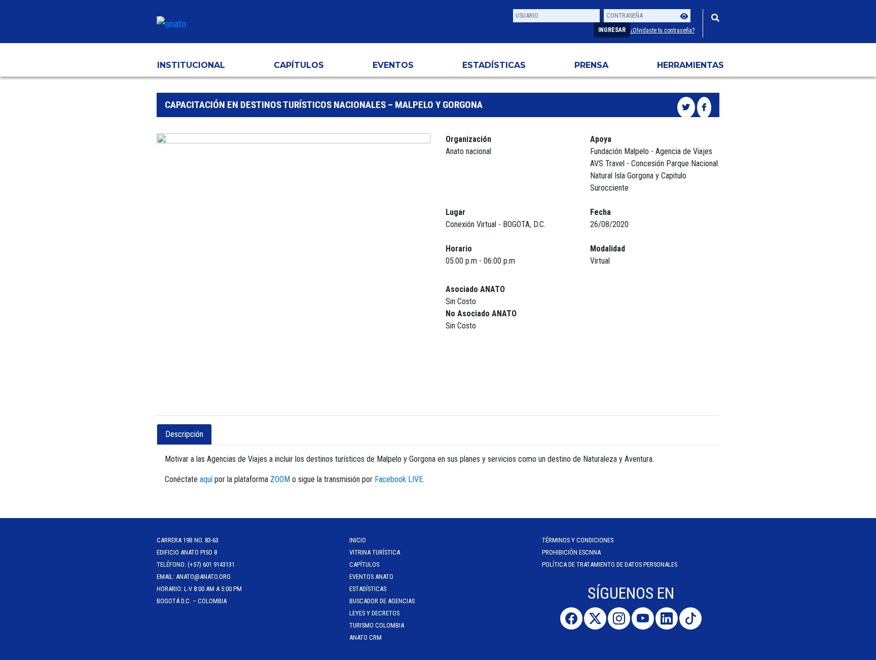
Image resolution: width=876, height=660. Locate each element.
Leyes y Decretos (374, 613)
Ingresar (612, 29)
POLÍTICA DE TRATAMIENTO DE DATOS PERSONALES (609, 564)
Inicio (357, 540)
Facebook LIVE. (400, 479)
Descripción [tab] (184, 434)
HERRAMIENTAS (690, 65)
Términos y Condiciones (577, 540)
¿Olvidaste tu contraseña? (662, 30)
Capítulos (299, 65)
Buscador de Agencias (382, 601)
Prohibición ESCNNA (571, 552)
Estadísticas (494, 65)
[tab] (220, 428)
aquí (206, 479)
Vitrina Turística (374, 552)
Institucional (191, 65)
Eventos (393, 65)
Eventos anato (371, 576)
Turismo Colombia (376, 625)
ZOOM (280, 479)
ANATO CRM (365, 637)
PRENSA (591, 65)
